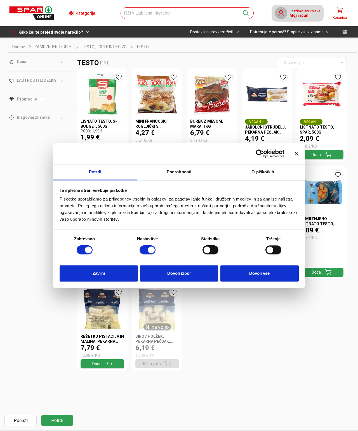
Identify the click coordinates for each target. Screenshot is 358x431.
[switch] (148, 249)
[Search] (245, 13)
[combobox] (182, 13)
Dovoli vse (259, 273)
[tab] (38, 62)
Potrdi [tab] (95, 171)
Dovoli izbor (179, 273)
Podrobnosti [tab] (179, 171)
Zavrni (99, 273)
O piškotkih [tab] (262, 171)
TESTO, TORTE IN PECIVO (104, 47)
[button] (31, 13)
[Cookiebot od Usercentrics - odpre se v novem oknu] (259, 153)
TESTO (142, 47)
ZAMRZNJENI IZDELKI (53, 47)
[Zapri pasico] (297, 153)
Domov (18, 47)
